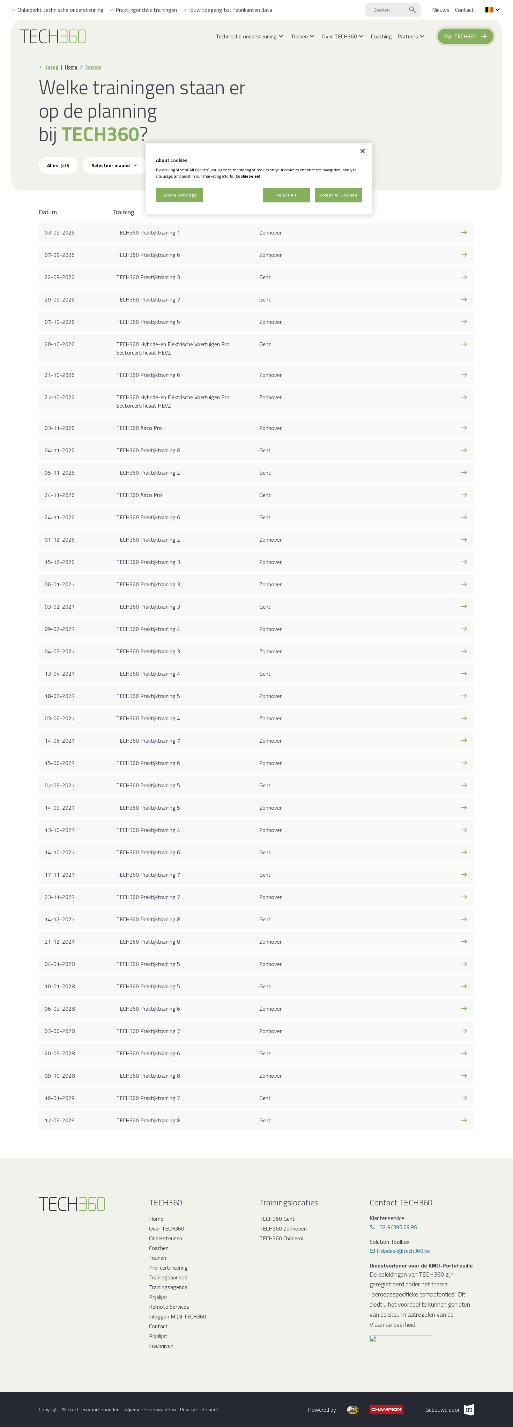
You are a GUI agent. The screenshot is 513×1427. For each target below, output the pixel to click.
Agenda (93, 67)
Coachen (159, 1248)
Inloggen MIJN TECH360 (177, 1316)
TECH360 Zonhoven (283, 1228)
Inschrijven (161, 1345)
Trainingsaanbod (168, 1277)
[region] (259, 179)
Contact (158, 1326)
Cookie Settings (179, 195)
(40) (58, 165)
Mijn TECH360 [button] (460, 36)
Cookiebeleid (248, 176)
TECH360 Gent (277, 1218)
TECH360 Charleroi (281, 1238)
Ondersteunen (165, 1238)
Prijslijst (158, 1297)
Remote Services (169, 1306)
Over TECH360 (166, 1228)
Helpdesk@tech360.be (403, 1251)
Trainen (157, 1258)
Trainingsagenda (168, 1287)
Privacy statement (199, 1409)
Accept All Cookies (338, 195)
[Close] (362, 151)
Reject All (286, 195)
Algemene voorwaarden (150, 1409)
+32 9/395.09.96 (397, 1227)
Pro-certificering (168, 1267)
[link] (440, 10)
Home (71, 67)
